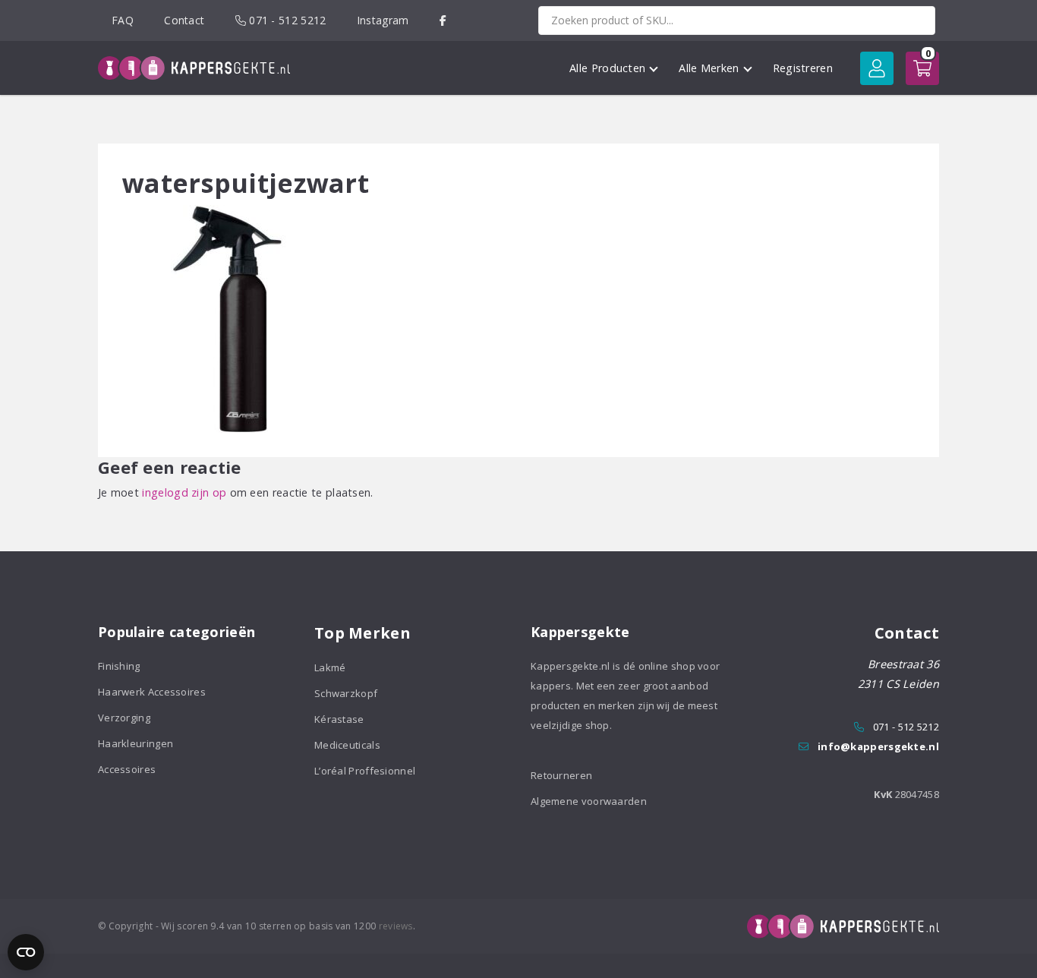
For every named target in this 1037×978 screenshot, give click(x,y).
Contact (184, 20)
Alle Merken (709, 68)
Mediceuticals (347, 745)
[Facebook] (443, 20)
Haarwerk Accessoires (152, 692)
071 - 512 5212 (286, 20)
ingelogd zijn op (184, 492)
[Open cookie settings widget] (26, 952)
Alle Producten (607, 68)
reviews (396, 926)
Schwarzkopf (345, 693)
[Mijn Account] (877, 68)
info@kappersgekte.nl (878, 746)
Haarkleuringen (135, 743)
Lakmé (330, 667)
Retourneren (561, 775)
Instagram (383, 20)
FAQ (123, 20)
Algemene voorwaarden (589, 801)
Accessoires (127, 769)
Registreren (803, 68)
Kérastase (339, 719)
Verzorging (124, 717)
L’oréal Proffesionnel (364, 771)
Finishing (119, 666)
